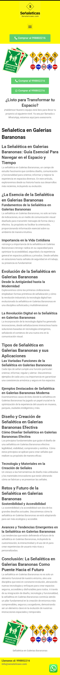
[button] (30, 26)
